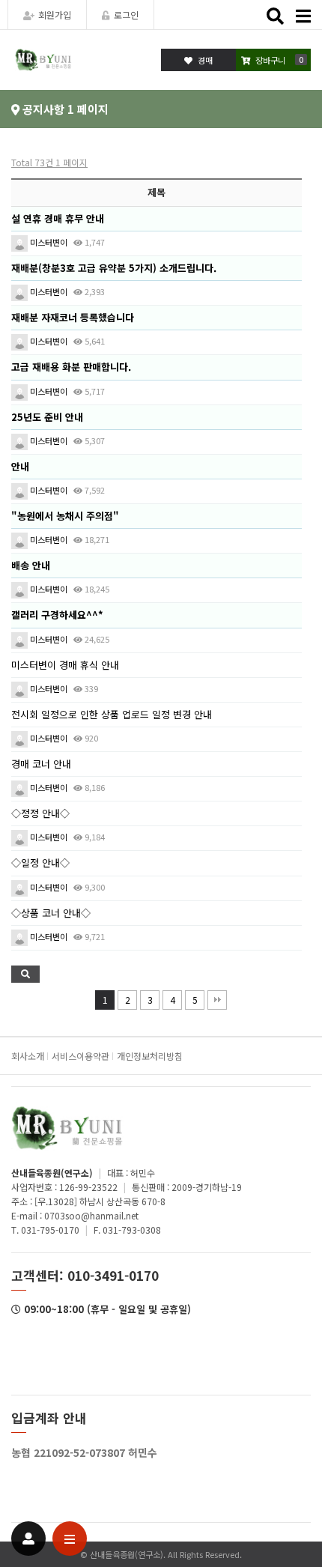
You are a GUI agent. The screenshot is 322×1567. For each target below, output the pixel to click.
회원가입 (54, 14)
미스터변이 (47, 242)
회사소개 (27, 1055)
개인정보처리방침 (150, 1055)
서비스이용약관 (80, 1055)
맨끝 (217, 1000)
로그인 (126, 14)
